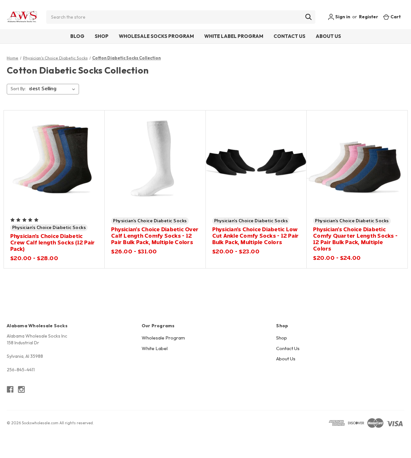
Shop (102, 36)
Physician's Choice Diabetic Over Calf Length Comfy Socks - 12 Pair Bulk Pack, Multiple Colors (154, 236)
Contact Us (289, 36)
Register (368, 17)
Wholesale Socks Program (156, 36)
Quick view (45, 149)
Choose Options (54, 172)
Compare (52, 160)
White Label (155, 348)
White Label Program (233, 36)
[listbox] (53, 89)
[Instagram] (21, 389)
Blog (77, 36)
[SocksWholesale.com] (22, 17)
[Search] (308, 17)
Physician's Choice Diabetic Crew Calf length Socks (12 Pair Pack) (52, 243)
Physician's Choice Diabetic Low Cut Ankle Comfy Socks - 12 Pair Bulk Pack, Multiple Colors (255, 236)
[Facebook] (10, 389)
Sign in (342, 17)
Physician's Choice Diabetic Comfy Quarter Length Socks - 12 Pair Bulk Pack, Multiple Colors (355, 239)
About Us (328, 36)
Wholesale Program (163, 338)
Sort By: (18, 89)
